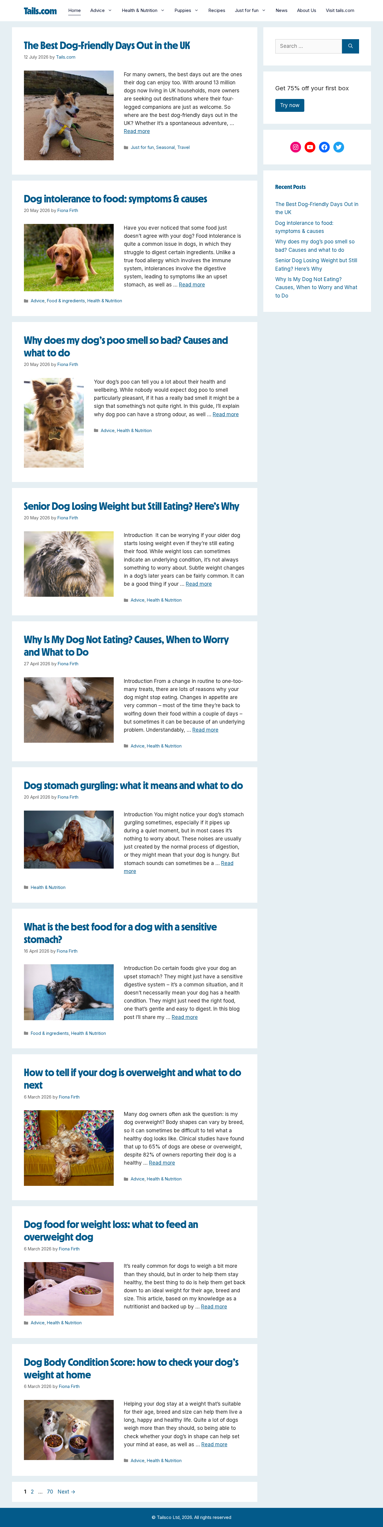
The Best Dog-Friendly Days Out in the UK (107, 45)
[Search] (350, 46)
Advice (97, 10)
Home (74, 10)
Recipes (216, 10)
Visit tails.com (340, 10)
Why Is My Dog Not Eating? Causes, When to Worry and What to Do (316, 287)
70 (51, 1492)
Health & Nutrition (139, 10)
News (282, 10)
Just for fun (247, 10)
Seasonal (165, 147)
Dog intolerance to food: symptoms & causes (115, 198)
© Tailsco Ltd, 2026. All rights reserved (191, 1517)
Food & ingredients (66, 300)
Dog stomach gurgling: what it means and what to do (133, 785)
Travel (183, 147)
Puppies (182, 10)
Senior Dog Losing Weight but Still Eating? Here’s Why (131, 506)
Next (66, 1492)
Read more (137, 131)
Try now (290, 105)
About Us (306, 10)
